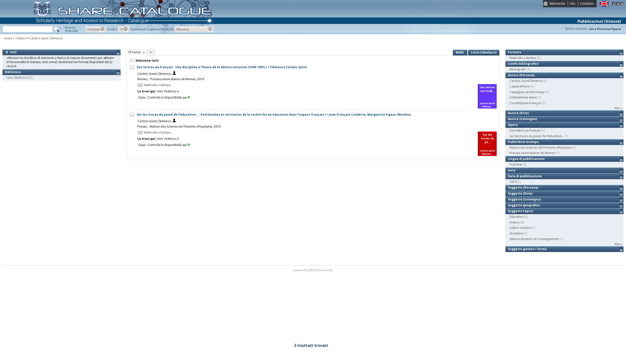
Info (572, 3)
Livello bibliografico (523, 64)
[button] (95, 29)
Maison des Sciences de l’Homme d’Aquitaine (541, 147)
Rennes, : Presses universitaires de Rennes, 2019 (170, 79)
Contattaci (587, 3)
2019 (513, 182)
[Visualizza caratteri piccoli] (613, 4)
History (515, 222)
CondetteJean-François (525, 103)
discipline (516, 233)
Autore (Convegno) (522, 119)
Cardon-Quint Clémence (46, 38)
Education (516, 217)
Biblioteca (13, 72)
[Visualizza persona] (174, 74)
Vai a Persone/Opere (605, 29)
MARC (460, 52)
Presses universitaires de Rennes (532, 153)
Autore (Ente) (518, 113)
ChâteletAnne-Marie (523, 97)
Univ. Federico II (18, 78)
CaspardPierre (520, 86)
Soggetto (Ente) (520, 193)
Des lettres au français (525, 130)
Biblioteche (557, 3)
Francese (516, 164)
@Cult (313, 270)
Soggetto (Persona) (523, 188)
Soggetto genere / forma (527, 249)
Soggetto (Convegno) (524, 199)
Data (511, 170)
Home (8, 38)
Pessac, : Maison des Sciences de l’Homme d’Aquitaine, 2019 (179, 126)
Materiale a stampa (523, 58)
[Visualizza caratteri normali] (617, 4)
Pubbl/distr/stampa (523, 142)
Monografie (518, 69)
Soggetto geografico (524, 205)
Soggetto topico (520, 211)
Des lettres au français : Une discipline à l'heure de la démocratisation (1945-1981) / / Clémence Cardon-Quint (222, 67)
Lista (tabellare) (483, 52)
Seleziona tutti (147, 60)
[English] (604, 6)
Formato (514, 52)
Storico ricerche (576, 29)
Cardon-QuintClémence (526, 81)
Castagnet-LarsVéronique (527, 92)
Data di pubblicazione (525, 176)
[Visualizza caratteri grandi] (622, 4)
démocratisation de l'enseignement (534, 239)
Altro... (619, 108)
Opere (513, 125)
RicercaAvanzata (71, 29)
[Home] (123, 33)
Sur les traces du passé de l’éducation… (537, 136)
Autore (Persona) (521, 75)
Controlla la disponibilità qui (167, 97)
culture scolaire (520, 228)
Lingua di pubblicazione (526, 159)
